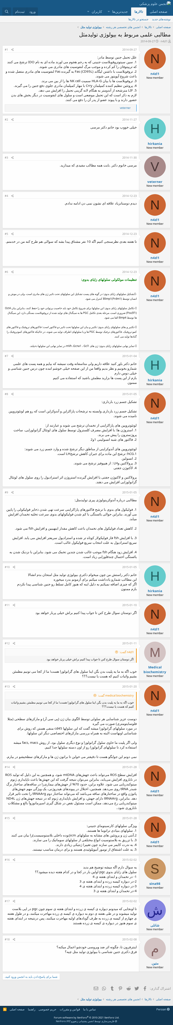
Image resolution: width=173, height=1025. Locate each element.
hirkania (155, 143)
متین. (155, 963)
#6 (6, 272)
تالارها (138, 11)
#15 (7, 818)
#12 (7, 643)
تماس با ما (89, 1009)
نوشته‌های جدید (161, 19)
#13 (7, 686)
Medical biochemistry (154, 669)
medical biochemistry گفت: (116, 695)
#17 (7, 901)
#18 (7, 939)
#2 (6, 119)
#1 (6, 50)
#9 (6, 492)
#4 (6, 196)
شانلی (154, 925)
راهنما (31, 1009)
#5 (6, 234)
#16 (7, 860)
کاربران (97, 11)
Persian (161, 1009)
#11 (7, 605)
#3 (6, 158)
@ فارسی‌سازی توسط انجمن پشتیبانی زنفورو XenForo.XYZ (86, 1021)
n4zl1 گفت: (127, 652)
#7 (6, 356)
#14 (7, 767)
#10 (7, 567)
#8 (6, 394)
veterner (154, 181)
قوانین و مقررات (70, 1009)
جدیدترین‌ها (120, 11)
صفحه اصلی (158, 11)
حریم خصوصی (47, 1009)
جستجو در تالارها (138, 19)
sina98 (154, 883)
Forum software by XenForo (86, 1017)
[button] (108, 11)
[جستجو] (6, 11)
